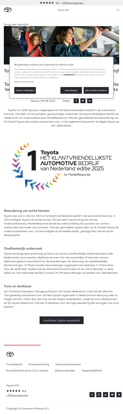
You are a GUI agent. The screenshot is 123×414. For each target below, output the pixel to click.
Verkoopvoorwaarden (68, 364)
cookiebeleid (68, 74)
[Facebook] (76, 100)
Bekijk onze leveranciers (24, 81)
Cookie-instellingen (25, 90)
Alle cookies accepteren (96, 90)
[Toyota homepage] (8, 9)
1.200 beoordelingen (72, 2)
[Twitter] (83, 100)
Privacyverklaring (39, 364)
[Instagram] (98, 394)
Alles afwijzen (71, 90)
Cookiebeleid (14, 364)
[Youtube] (112, 394)
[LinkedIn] (89, 100)
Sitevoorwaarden (65, 370)
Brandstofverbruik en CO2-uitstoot (27, 370)
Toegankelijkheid (92, 370)
